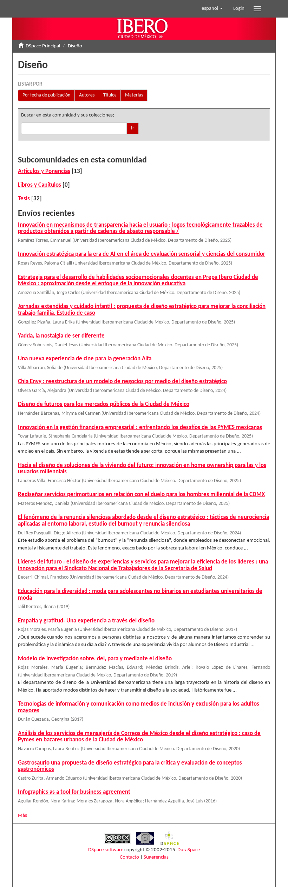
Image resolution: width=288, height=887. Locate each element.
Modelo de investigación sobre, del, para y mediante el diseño (95, 659)
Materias (134, 95)
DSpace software (105, 850)
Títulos (109, 95)
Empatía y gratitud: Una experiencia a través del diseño (86, 621)
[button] (212, 9)
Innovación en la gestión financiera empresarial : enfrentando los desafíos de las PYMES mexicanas (140, 428)
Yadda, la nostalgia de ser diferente (61, 336)
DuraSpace (188, 850)
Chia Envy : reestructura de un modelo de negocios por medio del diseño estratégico (122, 382)
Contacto (129, 857)
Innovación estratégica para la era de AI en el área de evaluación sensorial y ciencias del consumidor (141, 254)
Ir (132, 128)
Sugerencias (156, 857)
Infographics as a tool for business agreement (74, 792)
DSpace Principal (43, 46)
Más (22, 815)
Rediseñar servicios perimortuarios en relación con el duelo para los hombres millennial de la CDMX (141, 495)
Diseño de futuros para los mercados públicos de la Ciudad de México (103, 404)
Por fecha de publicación (46, 95)
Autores (86, 95)
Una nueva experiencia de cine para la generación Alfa (84, 359)
